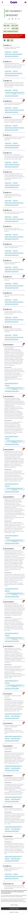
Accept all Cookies (14, 908)
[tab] (4, 40)
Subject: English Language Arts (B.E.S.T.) (13, 713)
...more (6, 380)
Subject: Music (8, 52)
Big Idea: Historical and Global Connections (14, 110)
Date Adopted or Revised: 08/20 (12, 391)
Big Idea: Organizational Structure (12, 145)
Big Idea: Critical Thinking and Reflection (13, 54)
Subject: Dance (8, 874)
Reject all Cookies (14, 912)
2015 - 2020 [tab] (6, 25)
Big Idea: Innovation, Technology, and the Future (15, 93)
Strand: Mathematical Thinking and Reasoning (14, 388)
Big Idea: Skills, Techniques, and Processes (14, 202)
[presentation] (6, 25)
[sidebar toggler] (2, 2)
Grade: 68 (15, 52)
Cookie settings (14, 905)
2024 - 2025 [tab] (15, 28)
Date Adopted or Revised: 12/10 (11, 56)
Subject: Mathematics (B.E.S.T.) (11, 383)
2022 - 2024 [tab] (7, 28)
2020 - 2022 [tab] (14, 25)
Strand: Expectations (15, 716)
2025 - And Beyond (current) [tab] (11, 31)
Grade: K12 (7, 385)
